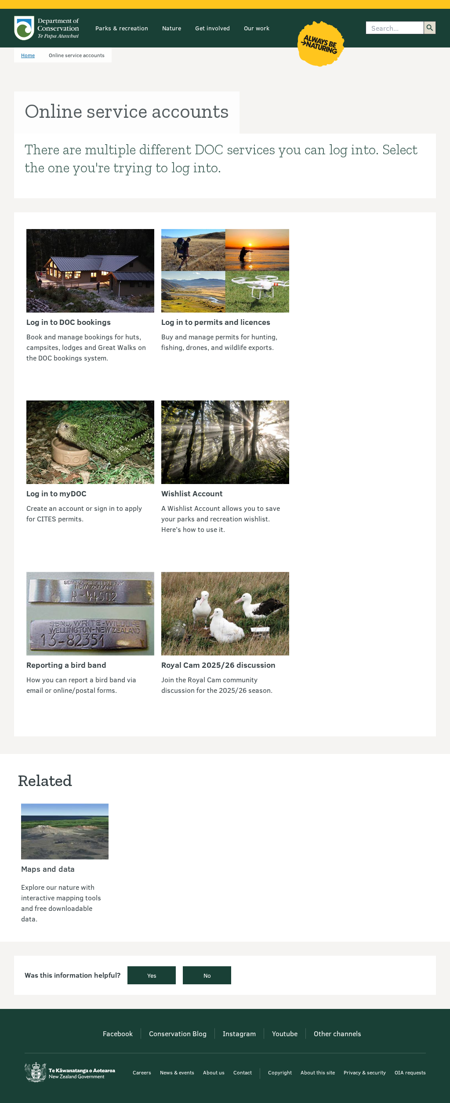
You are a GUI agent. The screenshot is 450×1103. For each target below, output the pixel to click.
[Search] (430, 27)
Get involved (212, 28)
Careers (142, 1072)
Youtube (285, 1033)
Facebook (118, 1033)
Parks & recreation (121, 28)
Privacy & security (365, 1072)
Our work (256, 28)
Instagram (239, 1033)
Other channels (337, 1033)
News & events (177, 1072)
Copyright (280, 1072)
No (207, 975)
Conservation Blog (178, 1033)
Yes (151, 975)
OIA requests (410, 1072)
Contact (242, 1072)
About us (214, 1072)
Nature (171, 28)
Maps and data (48, 868)
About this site (318, 1072)
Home (28, 54)
